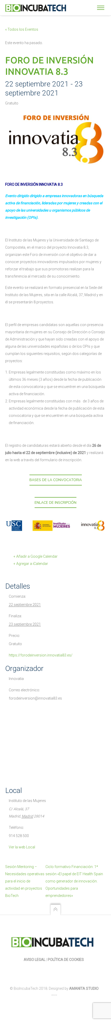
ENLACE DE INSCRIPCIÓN (55, 502)
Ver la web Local (22, 847)
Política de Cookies (66, 960)
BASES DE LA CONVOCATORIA (55, 480)
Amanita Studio (84, 988)
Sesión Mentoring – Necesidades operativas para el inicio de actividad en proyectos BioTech (24, 881)
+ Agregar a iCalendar (30, 564)
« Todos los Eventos (21, 29)
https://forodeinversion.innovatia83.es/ (41, 655)
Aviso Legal (34, 960)
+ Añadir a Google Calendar (35, 556)
